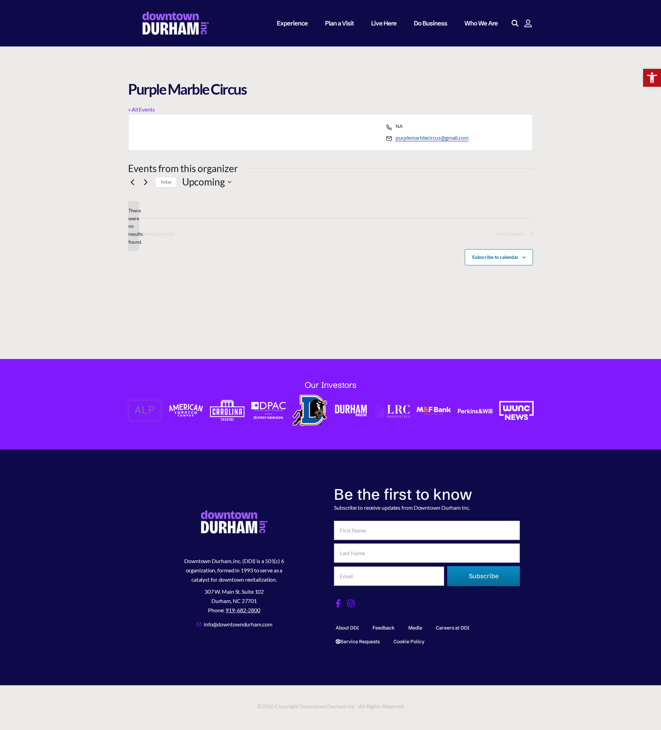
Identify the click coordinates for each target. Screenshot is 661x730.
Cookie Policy (409, 641)
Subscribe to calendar (495, 257)
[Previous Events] (132, 182)
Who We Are (481, 23)
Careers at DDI (452, 628)
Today (165, 181)
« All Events (141, 109)
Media (415, 628)
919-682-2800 (242, 610)
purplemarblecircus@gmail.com (432, 137)
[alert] (133, 226)
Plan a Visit (339, 23)
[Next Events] (145, 182)
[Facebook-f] (338, 603)
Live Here (384, 23)
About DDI (347, 628)
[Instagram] (351, 603)
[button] (652, 78)
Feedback (384, 628)
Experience (292, 23)
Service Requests (360, 641)
